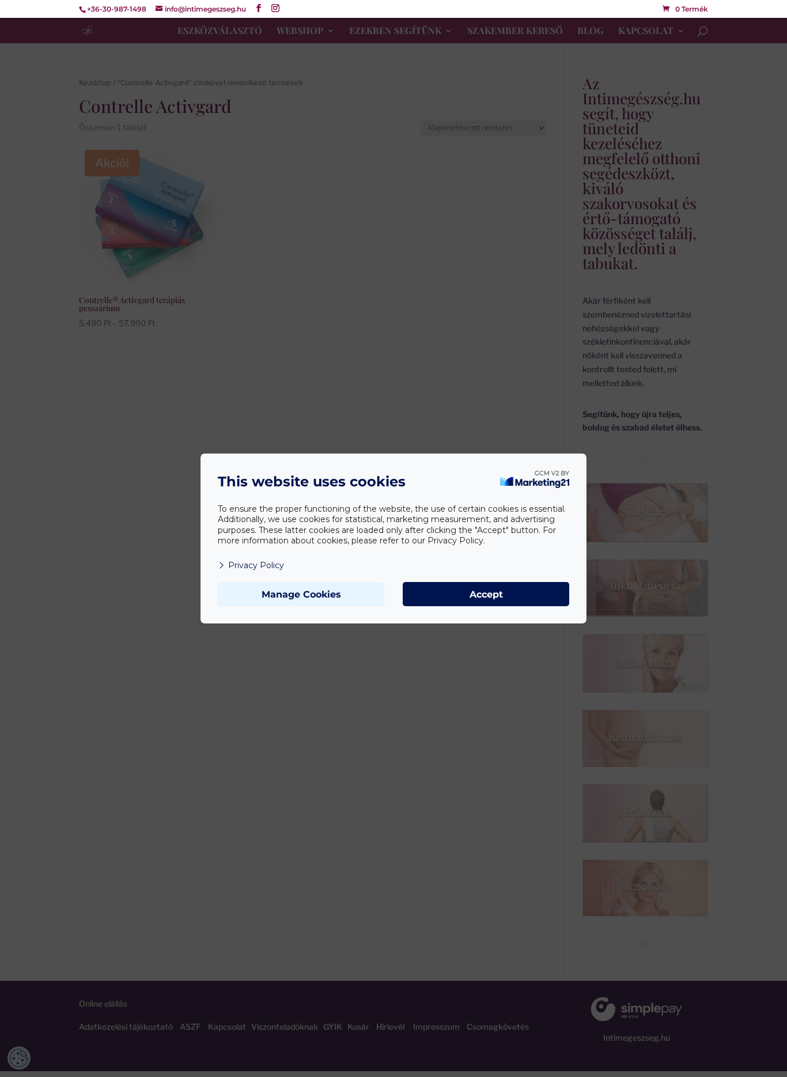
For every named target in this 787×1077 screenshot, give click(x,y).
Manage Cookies (301, 594)
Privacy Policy (256, 565)
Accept (486, 594)
